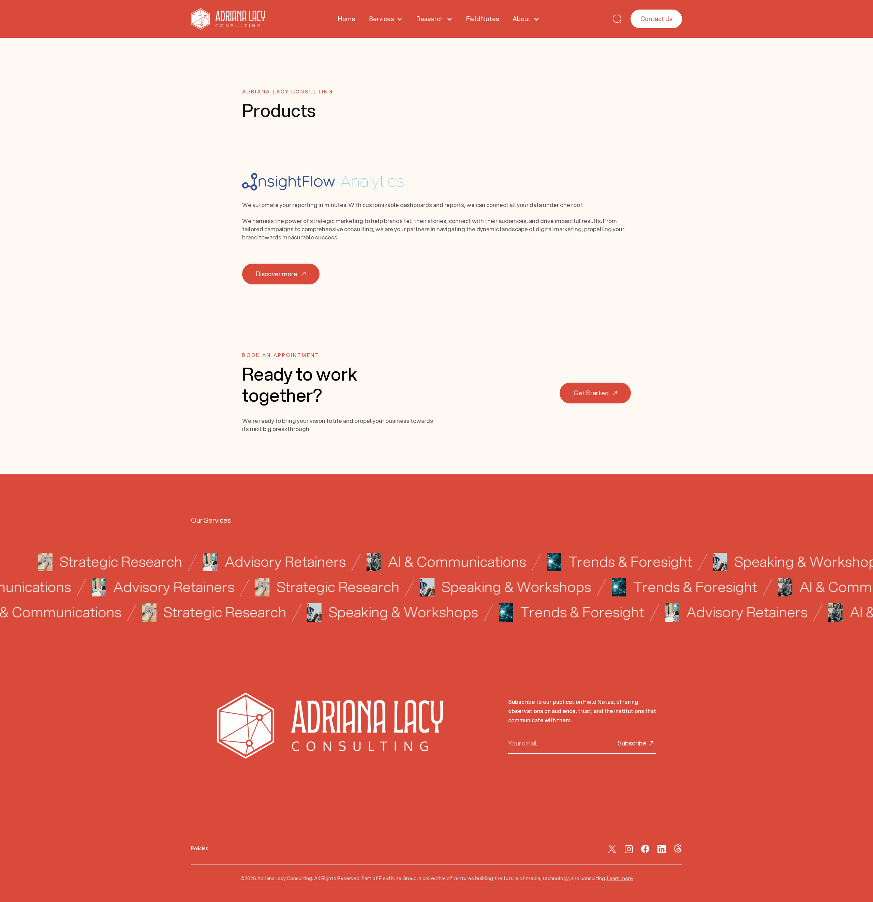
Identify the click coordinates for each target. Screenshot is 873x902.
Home (346, 19)
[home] (228, 19)
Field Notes (482, 19)
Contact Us (656, 19)
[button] (386, 19)
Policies (199, 848)
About (522, 19)
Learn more (620, 878)
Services (381, 19)
